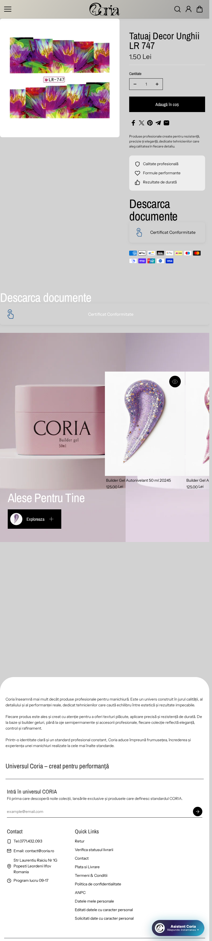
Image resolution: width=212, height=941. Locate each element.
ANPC (80, 892)
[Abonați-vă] (197, 811)
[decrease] (135, 84)
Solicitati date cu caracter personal (104, 918)
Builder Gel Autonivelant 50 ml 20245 (138, 480)
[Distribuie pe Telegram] (158, 123)
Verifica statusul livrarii (94, 849)
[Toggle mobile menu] (45, 9)
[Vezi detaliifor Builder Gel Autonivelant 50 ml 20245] (145, 424)
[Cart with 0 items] (199, 9)
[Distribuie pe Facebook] (133, 123)
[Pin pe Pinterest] (150, 123)
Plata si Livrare (87, 866)
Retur (79, 841)
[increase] (157, 84)
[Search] (177, 9)
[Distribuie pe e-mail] (166, 123)
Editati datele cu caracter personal (104, 909)
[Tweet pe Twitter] (141, 123)
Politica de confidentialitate (98, 884)
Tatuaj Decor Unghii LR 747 (164, 41)
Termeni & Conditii (91, 875)
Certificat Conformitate (172, 232)
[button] (199, 9)
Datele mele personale (94, 901)
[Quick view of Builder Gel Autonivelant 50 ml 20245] (175, 381)
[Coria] (104, 9)
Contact (82, 858)
